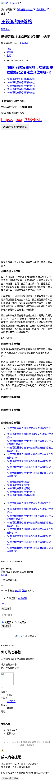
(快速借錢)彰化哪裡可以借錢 (21, 79)
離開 (16, 778)
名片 (9, 55)
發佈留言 (5, 626)
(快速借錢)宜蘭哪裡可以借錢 (21, 92)
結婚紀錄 (22, 598)
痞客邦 (18, 590)
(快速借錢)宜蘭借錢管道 (18, 488)
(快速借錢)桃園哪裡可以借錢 (21, 495)
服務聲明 (30, 745)
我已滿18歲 (6, 778)
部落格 (10, 52)
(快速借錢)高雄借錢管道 (18, 482)
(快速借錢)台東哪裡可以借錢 (21, 89)
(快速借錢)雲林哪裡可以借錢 (21, 82)
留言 (24, 590)
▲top (3, 603)
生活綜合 (23, 43)
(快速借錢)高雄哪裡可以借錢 (21, 86)
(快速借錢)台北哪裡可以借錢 (21, 492)
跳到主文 (5, 29)
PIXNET (13, 742)
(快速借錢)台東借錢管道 (18, 485)
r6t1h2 (4, 575)
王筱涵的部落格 (16, 21)
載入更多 (5, 609)
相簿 (9, 49)
